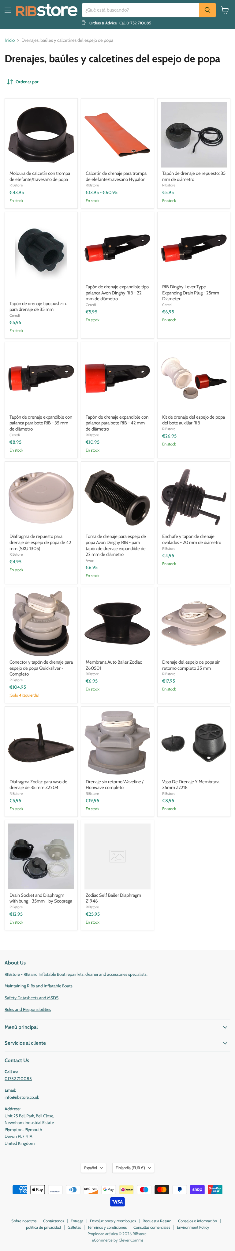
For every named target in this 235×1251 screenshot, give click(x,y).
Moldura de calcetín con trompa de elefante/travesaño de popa (39, 176)
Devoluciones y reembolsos (113, 1220)
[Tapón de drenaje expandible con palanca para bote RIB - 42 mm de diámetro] (117, 378)
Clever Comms (131, 1240)
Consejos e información (197, 1220)
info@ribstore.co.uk (22, 1097)
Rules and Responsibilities (28, 1009)
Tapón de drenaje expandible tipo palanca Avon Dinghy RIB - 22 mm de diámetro (117, 292)
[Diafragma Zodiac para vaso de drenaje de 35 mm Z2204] (41, 743)
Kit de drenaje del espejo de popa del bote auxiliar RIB (193, 420)
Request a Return (157, 1220)
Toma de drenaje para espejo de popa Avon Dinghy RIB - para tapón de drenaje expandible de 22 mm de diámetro (116, 545)
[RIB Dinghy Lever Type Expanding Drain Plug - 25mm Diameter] (194, 248)
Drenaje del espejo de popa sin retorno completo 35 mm (191, 665)
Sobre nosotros (23, 1220)
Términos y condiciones (107, 1227)
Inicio (10, 40)
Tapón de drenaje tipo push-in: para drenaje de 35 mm (38, 306)
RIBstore (16, 185)
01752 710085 (18, 1078)
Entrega (77, 1220)
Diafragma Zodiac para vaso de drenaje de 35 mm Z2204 (38, 785)
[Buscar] (207, 10)
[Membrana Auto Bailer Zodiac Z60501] (117, 623)
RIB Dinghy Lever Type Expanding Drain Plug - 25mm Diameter (190, 292)
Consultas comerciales (151, 1227)
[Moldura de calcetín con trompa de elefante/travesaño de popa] (41, 135)
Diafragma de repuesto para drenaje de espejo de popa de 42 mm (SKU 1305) (40, 542)
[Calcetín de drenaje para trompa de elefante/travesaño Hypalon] (117, 135)
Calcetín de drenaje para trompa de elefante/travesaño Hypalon (116, 176)
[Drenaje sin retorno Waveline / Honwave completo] (117, 743)
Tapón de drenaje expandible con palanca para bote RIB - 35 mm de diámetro (40, 423)
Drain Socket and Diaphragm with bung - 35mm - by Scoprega (40, 898)
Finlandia (130, 1167)
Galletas (74, 1227)
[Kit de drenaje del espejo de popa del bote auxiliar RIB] (194, 378)
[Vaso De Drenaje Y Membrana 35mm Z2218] (194, 743)
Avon (90, 560)
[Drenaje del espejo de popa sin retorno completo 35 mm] (194, 623)
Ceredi (14, 315)
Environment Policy (193, 1227)
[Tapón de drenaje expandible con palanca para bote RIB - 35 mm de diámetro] (41, 378)
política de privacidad (43, 1227)
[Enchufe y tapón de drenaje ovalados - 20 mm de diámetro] (194, 498)
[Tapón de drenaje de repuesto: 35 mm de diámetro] (194, 135)
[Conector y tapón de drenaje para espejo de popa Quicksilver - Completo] (41, 623)
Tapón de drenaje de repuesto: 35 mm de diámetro (194, 176)
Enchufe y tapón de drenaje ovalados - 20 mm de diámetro (191, 539)
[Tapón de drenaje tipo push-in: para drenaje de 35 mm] (41, 256)
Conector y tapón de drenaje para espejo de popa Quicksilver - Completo (41, 668)
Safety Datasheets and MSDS (31, 997)
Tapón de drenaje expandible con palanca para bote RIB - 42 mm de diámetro (117, 423)
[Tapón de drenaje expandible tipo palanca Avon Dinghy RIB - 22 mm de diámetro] (117, 248)
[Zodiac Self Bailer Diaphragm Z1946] (117, 856)
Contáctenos (53, 1220)
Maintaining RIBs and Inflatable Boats (39, 986)
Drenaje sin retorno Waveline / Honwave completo (115, 785)
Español (90, 1167)
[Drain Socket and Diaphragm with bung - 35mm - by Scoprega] (41, 856)
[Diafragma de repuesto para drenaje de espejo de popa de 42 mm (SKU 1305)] (41, 498)
